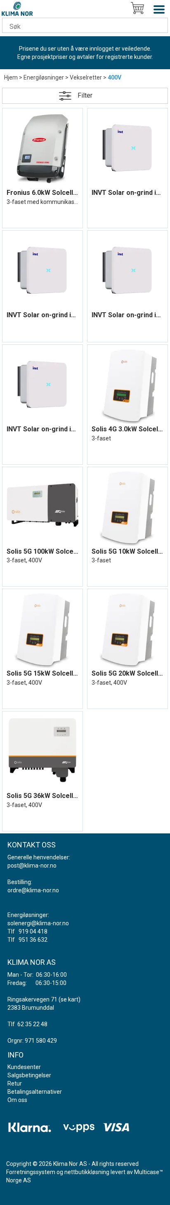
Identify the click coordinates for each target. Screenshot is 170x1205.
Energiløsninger (44, 77)
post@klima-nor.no (32, 865)
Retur (14, 1083)
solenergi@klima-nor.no (38, 923)
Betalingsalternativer (34, 1091)
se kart (69, 999)
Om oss (17, 1100)
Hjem (11, 77)
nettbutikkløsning (86, 1172)
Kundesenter (24, 1067)
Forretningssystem (30, 1172)
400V (114, 77)
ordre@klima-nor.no (33, 890)
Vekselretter (86, 77)
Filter (85, 95)
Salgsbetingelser (29, 1075)
